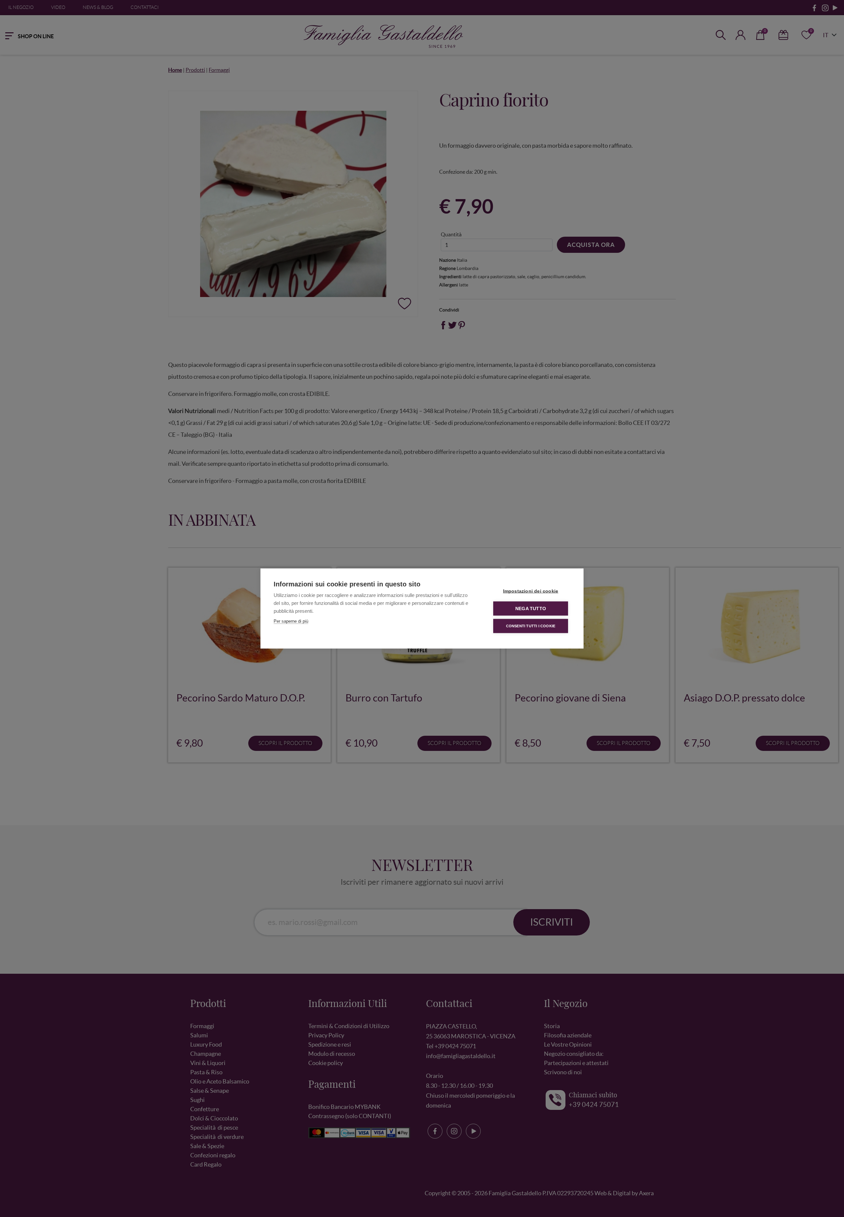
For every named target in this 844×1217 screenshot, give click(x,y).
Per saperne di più (291, 621)
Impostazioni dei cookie (530, 591)
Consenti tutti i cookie (531, 626)
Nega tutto (530, 608)
